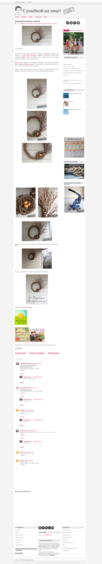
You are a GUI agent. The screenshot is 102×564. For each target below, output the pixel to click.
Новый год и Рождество (68, 542)
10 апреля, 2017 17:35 (38, 419)
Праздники (23, 17)
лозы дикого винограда (29, 55)
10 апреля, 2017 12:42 (29, 410)
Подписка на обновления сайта (70, 548)
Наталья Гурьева (24, 387)
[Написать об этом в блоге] (17, 348)
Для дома (31, 23)
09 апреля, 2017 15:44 (37, 363)
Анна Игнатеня (23, 430)
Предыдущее (53, 353)
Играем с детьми (19, 535)
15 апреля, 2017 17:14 (38, 441)
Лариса (21, 452)
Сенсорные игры (19, 539)
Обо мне (66, 30)
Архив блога (80, 30)
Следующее (20, 353)
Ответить (23, 370)
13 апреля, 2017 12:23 (32, 430)
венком (48, 53)
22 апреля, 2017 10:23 (28, 452)
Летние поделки (66, 535)
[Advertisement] (37, 175)
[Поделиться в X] (18, 348)
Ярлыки (72, 30)
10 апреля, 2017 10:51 (38, 376)
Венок (24, 23)
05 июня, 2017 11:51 (29, 460)
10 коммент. (55, 23)
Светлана (22, 460)
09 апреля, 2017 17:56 (33, 387)
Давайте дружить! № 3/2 (75, 109)
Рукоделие (30, 17)
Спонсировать (66, 550)
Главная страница (20, 2)
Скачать (45, 17)
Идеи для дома (19, 544)
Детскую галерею (27, 307)
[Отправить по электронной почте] (15, 348)
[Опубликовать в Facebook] (19, 348)
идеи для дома (38, 17)
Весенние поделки (67, 532)
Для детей (18, 530)
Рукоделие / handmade (46, 23)
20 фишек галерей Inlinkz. (75, 93)
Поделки (18, 532)
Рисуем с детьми (20, 537)
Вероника (22, 410)
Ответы (22, 373)
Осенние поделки (67, 537)
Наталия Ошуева (27, 376)
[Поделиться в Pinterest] (21, 348)
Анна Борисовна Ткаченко (26, 363)
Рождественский (29, 64)
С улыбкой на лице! (28, 559)
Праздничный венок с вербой (27, 21)
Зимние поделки (66, 530)
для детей (17, 17)
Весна (27, 23)
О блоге (29, 2)
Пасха (34, 23)
